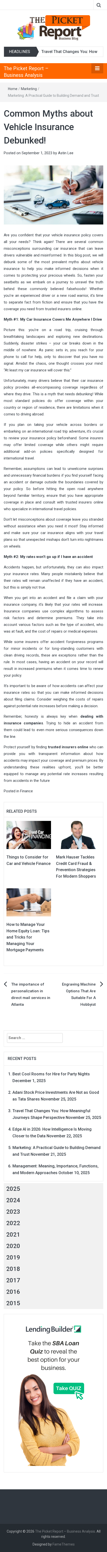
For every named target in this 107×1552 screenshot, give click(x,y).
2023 (13, 1211)
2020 (13, 1246)
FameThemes (64, 1544)
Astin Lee (65, 153)
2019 (13, 1257)
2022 (13, 1223)
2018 (13, 1268)
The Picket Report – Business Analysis (65, 1531)
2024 (13, 1200)
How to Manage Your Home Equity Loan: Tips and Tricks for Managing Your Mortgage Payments (28, 937)
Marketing (29, 89)
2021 (13, 1234)
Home (12, 89)
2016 (13, 1291)
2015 (13, 1303)
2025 (13, 1188)
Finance (26, 791)
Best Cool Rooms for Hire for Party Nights (51, 1074)
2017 (13, 1280)
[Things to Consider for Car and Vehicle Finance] (28, 834)
